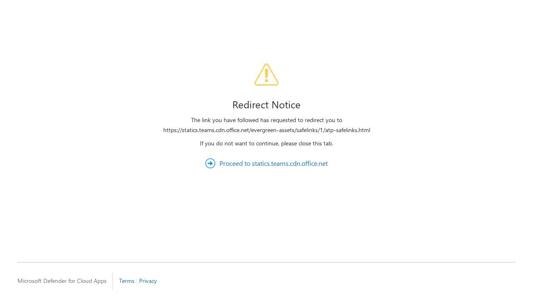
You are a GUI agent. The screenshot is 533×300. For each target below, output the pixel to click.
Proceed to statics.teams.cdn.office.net (273, 163)
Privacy (148, 281)
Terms (126, 281)
